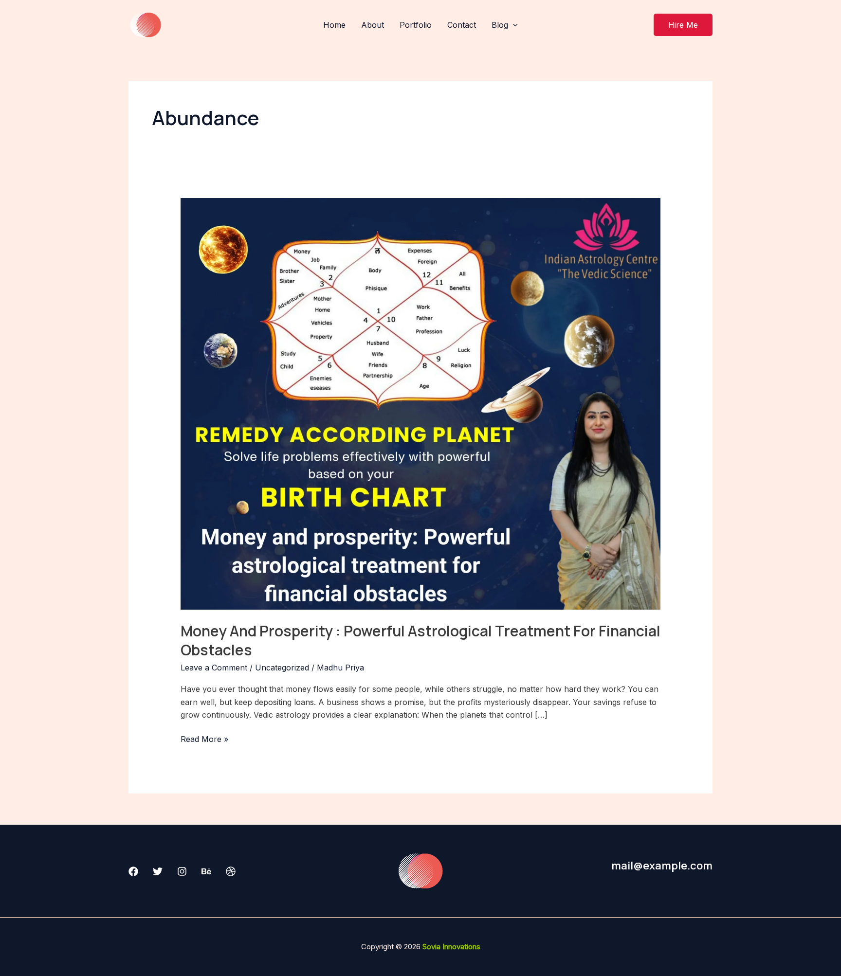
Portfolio (416, 25)
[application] (513, 25)
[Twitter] (158, 871)
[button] (683, 25)
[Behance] (206, 871)
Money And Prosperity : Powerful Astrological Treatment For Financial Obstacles (420, 640)
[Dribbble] (231, 871)
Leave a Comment (214, 667)
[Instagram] (182, 871)
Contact (461, 25)
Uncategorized (282, 667)
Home (334, 25)
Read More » (204, 738)
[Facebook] (133, 871)
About (372, 25)
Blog (500, 25)
